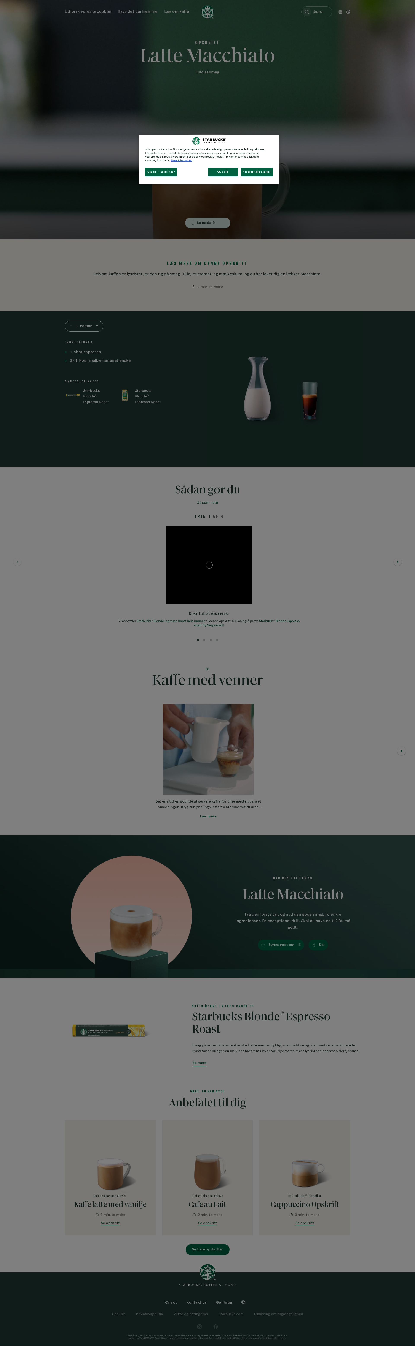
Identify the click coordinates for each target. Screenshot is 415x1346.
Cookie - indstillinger (161, 172)
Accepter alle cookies (257, 172)
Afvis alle (223, 172)
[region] (209, 159)
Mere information (181, 160)
